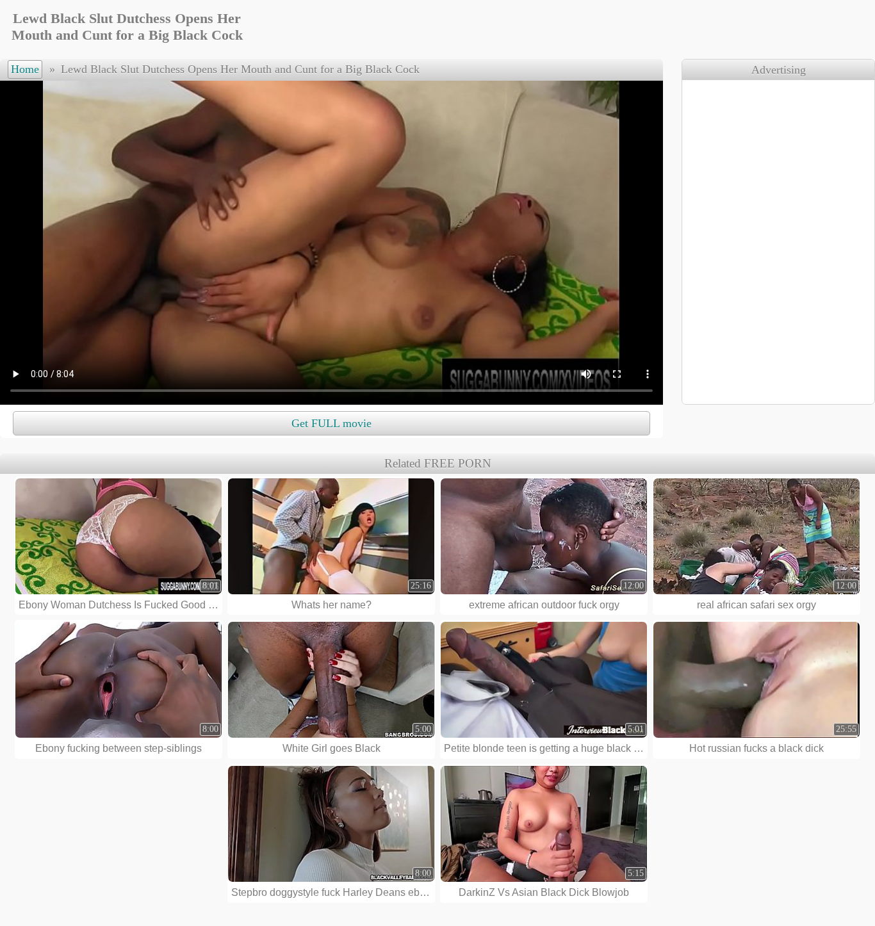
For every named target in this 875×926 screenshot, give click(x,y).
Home (25, 69)
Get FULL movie (331, 423)
